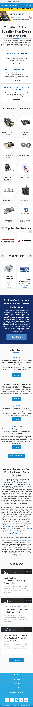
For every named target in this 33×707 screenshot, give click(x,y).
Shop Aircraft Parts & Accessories (16, 337)
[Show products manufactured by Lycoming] (25, 241)
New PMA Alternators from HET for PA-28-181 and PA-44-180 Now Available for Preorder (16, 362)
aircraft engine (13, 533)
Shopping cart (27, 4)
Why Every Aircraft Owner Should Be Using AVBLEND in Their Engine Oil (16, 609)
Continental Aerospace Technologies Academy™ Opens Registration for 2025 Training (16, 431)
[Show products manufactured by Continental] (8, 241)
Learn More (16, 63)
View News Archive (16, 456)
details (16, 375)
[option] (16, 16)
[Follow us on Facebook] (12, 700)
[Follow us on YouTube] (16, 700)
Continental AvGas (26, 528)
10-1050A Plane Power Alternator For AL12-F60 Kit (8, 278)
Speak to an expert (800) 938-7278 (16, 1)
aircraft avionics (26, 541)
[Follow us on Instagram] (21, 700)
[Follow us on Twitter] (7, 700)
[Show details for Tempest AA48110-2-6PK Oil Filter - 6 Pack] (24, 268)
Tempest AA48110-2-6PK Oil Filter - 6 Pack (24, 281)
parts (13, 483)
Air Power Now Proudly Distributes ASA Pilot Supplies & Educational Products (16, 386)
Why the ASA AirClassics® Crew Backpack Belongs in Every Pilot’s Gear (15, 638)
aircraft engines (6, 483)
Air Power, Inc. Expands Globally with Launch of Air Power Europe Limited (16, 409)
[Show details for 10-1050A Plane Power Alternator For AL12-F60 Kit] (8, 268)
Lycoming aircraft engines (12, 530)
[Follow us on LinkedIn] (26, 700)
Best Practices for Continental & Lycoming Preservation (14, 581)
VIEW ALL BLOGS (16, 660)
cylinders (26, 483)
